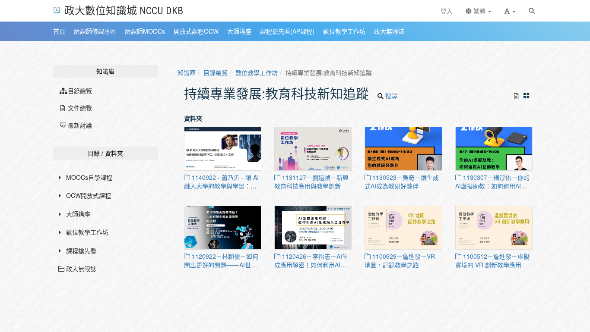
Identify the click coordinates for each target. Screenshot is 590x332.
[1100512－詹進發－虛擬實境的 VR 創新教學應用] (494, 228)
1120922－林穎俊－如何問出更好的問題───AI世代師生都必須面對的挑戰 (221, 265)
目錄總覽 (215, 72)
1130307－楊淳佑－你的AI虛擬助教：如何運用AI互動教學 (492, 186)
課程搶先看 (81, 250)
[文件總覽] (516, 95)
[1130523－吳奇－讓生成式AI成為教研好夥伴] (403, 149)
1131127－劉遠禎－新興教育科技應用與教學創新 (311, 181)
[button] (510, 11)
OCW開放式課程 (88, 195)
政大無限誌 (80, 268)
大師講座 (78, 214)
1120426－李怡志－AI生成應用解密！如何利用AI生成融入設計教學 (311, 265)
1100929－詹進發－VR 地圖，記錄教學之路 (400, 260)
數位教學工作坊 (87, 232)
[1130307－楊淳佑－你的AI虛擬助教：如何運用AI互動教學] (494, 149)
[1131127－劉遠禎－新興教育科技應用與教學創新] (313, 149)
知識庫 (187, 72)
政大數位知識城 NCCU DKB (123, 10)
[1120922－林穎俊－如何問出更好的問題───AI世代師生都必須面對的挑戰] (222, 228)
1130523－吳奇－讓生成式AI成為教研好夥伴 (402, 181)
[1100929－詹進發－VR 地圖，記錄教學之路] (403, 228)
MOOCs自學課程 (89, 177)
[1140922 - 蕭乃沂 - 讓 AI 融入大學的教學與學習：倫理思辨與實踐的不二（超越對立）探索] (222, 149)
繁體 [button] (479, 10)
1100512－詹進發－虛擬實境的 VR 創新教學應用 (492, 260)
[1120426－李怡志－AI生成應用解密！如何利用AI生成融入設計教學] (313, 228)
